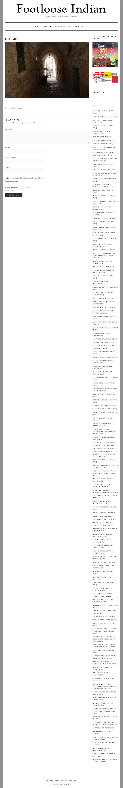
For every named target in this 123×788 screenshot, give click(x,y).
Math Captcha (10, 188)
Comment (8, 130)
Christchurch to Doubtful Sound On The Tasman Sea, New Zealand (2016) (104, 431)
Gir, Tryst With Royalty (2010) (103, 342)
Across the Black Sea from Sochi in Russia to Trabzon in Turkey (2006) (104, 631)
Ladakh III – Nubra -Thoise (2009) (104, 562)
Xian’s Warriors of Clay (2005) (103, 307)
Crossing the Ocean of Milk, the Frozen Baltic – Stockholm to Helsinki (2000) (104, 639)
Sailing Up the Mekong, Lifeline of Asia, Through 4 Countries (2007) (104, 711)
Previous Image (15, 108)
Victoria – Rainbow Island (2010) (104, 620)
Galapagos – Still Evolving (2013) (104, 339)
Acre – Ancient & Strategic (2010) (104, 117)
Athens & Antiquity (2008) (102, 137)
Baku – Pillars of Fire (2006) (102, 144)
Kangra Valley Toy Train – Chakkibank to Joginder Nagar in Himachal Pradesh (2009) (105, 686)
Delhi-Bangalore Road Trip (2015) (104, 448)
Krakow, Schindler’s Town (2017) (104, 218)
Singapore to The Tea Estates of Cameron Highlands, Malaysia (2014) (104, 473)
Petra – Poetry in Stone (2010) (103, 250)
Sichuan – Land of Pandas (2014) (104, 405)
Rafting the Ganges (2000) (102, 516)
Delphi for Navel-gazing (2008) (103, 170)
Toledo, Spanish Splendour (102, 298)
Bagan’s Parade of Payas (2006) (103, 140)
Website (8, 167)
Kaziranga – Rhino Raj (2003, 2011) (105, 357)
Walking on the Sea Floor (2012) (104, 409)
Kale (54, 784)
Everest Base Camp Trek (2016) (103, 512)
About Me (79, 26)
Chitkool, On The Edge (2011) (103, 728)
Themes (46, 26)
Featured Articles (62, 26)
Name (7, 148)
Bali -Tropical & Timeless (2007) (103, 616)
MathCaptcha (13, 190)
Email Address (10, 157)
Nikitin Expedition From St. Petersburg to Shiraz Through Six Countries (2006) (104, 454)
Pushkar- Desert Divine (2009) (103, 267)
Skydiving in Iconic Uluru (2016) (104, 519)
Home (37, 26)
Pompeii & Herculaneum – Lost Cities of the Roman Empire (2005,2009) (103, 255)
